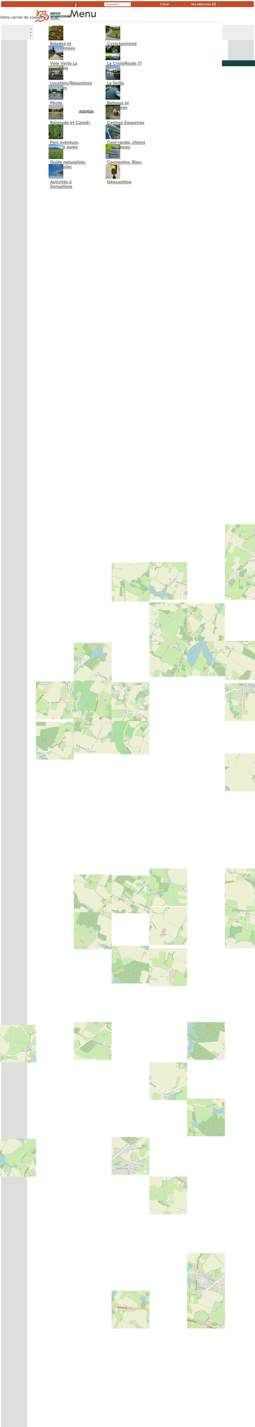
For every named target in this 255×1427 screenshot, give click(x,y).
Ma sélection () (203, 4)
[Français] (81, 4)
